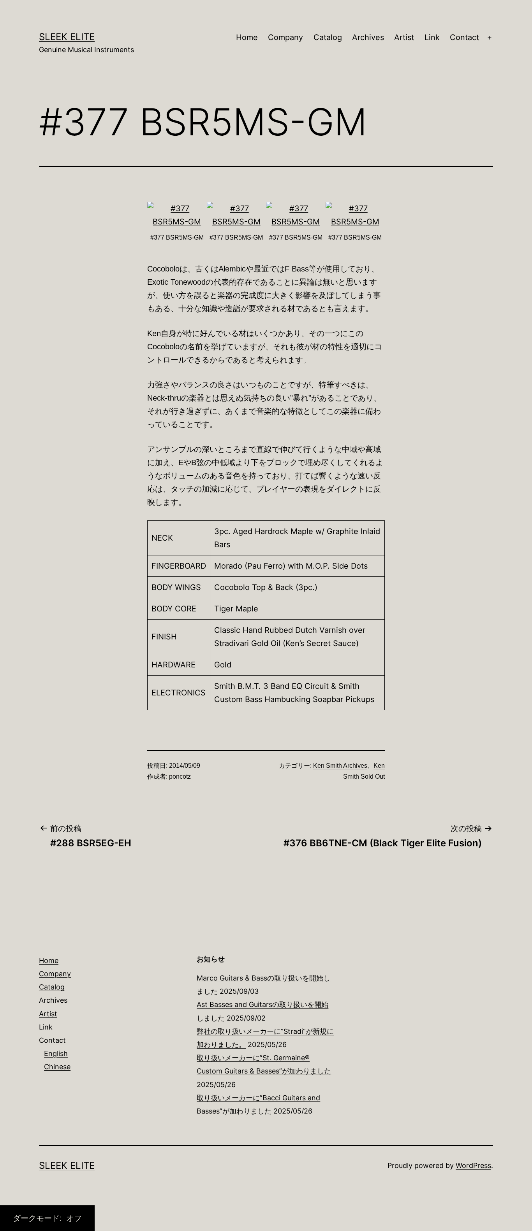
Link (432, 37)
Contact (464, 37)
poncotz (180, 776)
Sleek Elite (67, 36)
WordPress (473, 1165)
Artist (404, 37)
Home (247, 37)
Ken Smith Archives (340, 765)
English (56, 1053)
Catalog (328, 37)
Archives (368, 37)
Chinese (57, 1067)
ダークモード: (38, 1218)
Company (285, 37)
